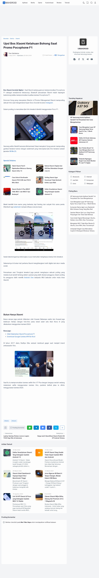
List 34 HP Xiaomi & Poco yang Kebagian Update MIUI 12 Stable (22, 498)
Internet (89, 177)
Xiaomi (14, 421)
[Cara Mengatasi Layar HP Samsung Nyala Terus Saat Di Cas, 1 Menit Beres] (74, 133)
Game (40, 2)
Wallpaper (90, 183)
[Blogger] (74, 60)
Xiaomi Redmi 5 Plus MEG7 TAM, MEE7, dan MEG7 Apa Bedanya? (21, 191)
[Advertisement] (49, 20)
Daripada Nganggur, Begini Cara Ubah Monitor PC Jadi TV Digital (87, 161)
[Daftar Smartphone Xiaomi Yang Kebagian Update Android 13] (39, 194)
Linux (74, 183)
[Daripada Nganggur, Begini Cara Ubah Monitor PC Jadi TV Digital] (74, 164)
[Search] (91, 3)
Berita (33, 2)
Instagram (49, 103)
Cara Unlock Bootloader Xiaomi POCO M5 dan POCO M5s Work (21, 180)
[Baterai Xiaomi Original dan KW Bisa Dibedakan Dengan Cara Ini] (39, 171)
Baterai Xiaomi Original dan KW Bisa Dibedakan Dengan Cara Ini (54, 168)
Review (59, 2)
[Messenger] (42, 428)
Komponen (90, 180)
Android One (28, 277)
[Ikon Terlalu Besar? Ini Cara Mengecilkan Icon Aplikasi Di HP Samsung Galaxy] (74, 153)
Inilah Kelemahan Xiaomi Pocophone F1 (21, 334)
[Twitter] (56, 428)
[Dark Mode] (84, 3)
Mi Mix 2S (13, 151)
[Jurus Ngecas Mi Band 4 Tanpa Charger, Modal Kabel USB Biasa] (39, 477)
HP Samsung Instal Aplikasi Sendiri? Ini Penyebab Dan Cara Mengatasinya (81, 120)
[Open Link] (95, 3)
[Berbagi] (62, 428)
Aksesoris (76, 177)
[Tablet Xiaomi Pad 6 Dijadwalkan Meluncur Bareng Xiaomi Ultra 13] (7, 171)
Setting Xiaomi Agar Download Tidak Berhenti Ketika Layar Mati (53, 180)
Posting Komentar (18, 427)
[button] (59, 55)
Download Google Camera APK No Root (21, 337)
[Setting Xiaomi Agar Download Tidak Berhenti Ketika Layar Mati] (39, 183)
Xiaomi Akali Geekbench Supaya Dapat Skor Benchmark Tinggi (22, 475)
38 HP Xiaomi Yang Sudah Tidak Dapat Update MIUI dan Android (54, 454)
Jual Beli (75, 180)
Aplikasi (24, 2)
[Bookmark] (5, 428)
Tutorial (67, 2)
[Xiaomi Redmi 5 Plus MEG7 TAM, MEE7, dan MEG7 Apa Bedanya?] (7, 194)
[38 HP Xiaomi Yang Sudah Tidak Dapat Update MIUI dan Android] (39, 456)
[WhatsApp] (29, 428)
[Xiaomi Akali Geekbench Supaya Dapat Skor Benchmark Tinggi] (7, 477)
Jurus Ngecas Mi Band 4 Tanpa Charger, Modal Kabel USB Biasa (53, 475)
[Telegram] (36, 428)
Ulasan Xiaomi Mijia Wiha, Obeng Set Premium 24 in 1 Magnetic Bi (54, 498)
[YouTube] (92, 60)
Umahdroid (10, 2)
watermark (17, 207)
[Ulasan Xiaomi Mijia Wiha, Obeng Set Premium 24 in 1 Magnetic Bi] (39, 500)
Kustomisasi (49, 2)
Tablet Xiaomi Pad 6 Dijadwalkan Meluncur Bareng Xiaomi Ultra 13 (22, 168)
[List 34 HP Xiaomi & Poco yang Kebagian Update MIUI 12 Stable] (7, 500)
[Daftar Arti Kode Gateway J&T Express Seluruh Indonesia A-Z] (74, 143)
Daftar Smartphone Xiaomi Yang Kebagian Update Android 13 (53, 191)
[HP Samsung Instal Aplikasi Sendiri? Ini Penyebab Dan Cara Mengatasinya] (83, 115)
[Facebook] (49, 428)
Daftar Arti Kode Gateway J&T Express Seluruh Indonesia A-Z (87, 140)
